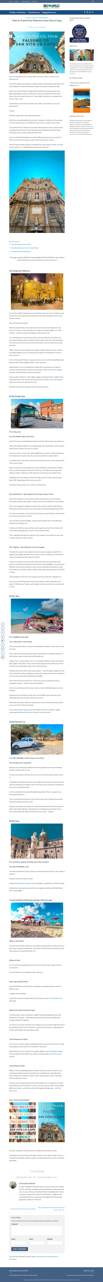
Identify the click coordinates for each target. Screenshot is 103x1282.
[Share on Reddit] (3, 653)
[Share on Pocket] (3, 657)
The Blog (12, 12)
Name (13, 1239)
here (26, 523)
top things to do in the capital (52, 379)
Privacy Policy (70, 1275)
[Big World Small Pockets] (51, 6)
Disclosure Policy (89, 1275)
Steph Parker (42, 27)
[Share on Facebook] (31, 1171)
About (16, 1)
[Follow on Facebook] (84, 12)
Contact (34, 1)
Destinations (21, 12)
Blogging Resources (49, 12)
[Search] (93, 1)
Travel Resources (34, 12)
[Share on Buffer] (3, 649)
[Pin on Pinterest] (40, 1171)
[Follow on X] (92, 12)
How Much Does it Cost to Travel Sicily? (25, 248)
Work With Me (26, 1)
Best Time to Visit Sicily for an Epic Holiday (23, 1209)
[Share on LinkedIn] (43, 1171)
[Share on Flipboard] (3, 641)
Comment (14, 1224)
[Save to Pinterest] (3, 632)
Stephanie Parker (50, 1187)
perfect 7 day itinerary (52, 998)
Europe (28, 17)
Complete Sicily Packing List (21, 251)
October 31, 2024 (32, 27)
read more (72, 73)
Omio (52, 370)
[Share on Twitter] (34, 1171)
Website (50, 1239)
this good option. (45, 712)
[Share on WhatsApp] (3, 645)
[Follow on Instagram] (87, 12)
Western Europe (42, 17)
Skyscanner (42, 360)
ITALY (33, 17)
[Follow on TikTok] (90, 12)
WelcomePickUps (24, 712)
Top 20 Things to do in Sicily (21, 244)
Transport (54, 1177)
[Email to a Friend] (37, 1171)
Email (31, 1239)
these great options (23, 883)
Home (11, 1)
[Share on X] (3, 628)
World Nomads (14, 1044)
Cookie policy (79, 1275)
